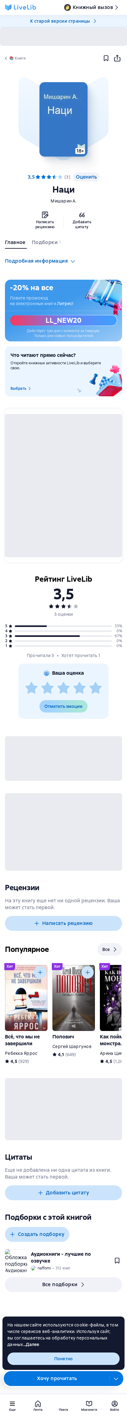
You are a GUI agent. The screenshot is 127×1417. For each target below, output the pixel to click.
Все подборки (60, 1284)
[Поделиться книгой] (117, 58)
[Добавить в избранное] (106, 58)
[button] (63, 119)
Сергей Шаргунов (72, 1046)
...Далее (31, 1344)
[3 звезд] (63, 688)
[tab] (16, 244)
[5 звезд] (60, 177)
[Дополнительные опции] (116, 1378)
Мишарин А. (63, 201)
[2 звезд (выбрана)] (43, 177)
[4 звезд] (54, 177)
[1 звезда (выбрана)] (37, 177)
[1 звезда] (31, 688)
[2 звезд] (47, 688)
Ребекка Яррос (21, 1053)
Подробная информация (36, 261)
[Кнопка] (40, 972)
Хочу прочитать (57, 1378)
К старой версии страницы (60, 21)
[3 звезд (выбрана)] (49, 177)
